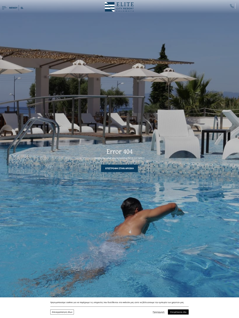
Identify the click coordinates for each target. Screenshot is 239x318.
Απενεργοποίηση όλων (62, 312)
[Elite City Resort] (119, 6)
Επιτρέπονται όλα (178, 312)
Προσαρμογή (158, 312)
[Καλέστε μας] (232, 6)
